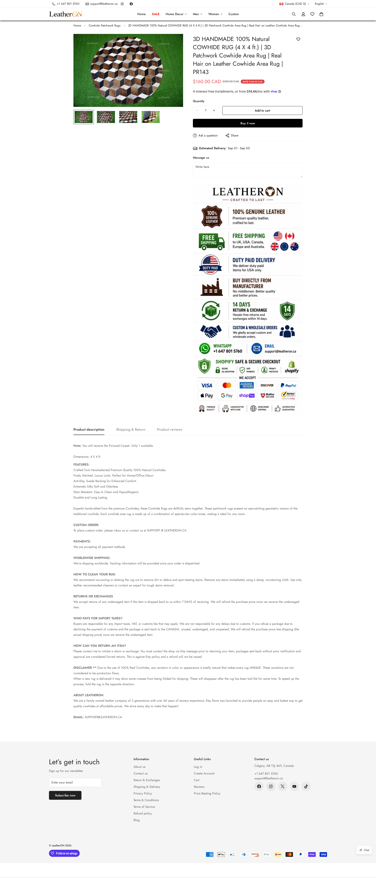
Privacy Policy (143, 793)
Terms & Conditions (146, 800)
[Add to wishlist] (298, 39)
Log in (198, 766)
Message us (201, 157)
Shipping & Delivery (147, 786)
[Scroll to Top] (368, 856)
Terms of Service (144, 806)
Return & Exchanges (147, 780)
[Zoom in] (174, 42)
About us (139, 766)
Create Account (204, 773)
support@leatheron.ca (268, 778)
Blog (137, 820)
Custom (234, 14)
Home (141, 14)
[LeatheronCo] (65, 14)
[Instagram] (122, 3)
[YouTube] (294, 786)
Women (213, 14)
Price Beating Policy (207, 793)
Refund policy (143, 813)
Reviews (199, 786)
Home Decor (174, 14)
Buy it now (247, 123)
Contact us (140, 773)
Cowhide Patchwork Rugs (104, 25)
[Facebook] (131, 3)
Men (196, 14)
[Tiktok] (306, 786)
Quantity (198, 101)
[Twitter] (282, 786)
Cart (196, 780)
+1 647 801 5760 (266, 773)
